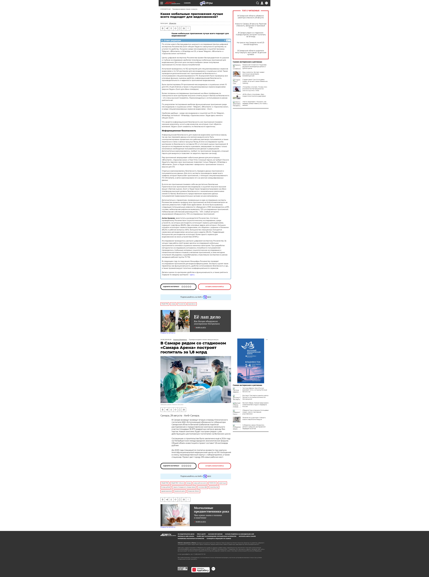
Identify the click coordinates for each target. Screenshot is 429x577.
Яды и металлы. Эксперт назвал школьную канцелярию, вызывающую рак (253, 74)
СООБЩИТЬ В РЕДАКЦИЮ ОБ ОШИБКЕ (219, 538)
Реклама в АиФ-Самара (186, 536)
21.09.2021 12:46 (165, 9)
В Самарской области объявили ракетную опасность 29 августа (251, 17)
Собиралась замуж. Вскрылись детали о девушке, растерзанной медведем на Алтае (253, 426)
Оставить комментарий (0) (214, 286)
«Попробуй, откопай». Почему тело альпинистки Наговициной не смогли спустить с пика (254, 88)
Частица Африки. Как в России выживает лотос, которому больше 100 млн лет (254, 390)
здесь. (192, 275)
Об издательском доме (186, 534)
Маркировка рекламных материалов (191, 538)
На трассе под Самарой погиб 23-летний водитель (251, 44)
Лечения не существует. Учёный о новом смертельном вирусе (254, 418)
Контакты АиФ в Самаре (247, 536)
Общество (172, 23)
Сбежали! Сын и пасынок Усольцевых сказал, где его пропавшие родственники (255, 412)
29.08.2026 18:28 (165, 339)
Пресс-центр (201, 534)
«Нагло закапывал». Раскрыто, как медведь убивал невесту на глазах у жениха (254, 103)
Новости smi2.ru (167, 333)
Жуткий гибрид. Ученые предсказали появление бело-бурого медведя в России (255, 404)
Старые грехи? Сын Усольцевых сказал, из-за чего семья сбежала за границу (254, 81)
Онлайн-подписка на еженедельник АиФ (239, 534)
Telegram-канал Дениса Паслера (171, 404)
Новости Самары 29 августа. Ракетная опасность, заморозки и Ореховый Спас (250, 26)
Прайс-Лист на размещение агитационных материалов (216, 536)
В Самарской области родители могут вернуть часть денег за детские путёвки (250, 52)
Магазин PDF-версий (215, 534)
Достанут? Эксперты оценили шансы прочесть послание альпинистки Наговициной (255, 397)
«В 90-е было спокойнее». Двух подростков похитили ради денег (254, 95)
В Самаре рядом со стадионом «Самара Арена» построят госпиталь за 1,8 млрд (251, 35)
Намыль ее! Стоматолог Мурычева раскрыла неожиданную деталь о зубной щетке (254, 66)
